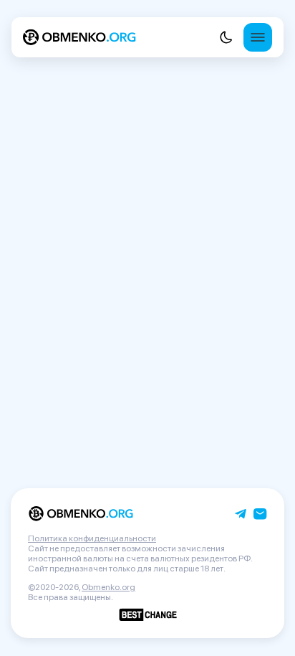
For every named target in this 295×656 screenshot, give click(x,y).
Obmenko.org (108, 587)
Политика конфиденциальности (92, 538)
